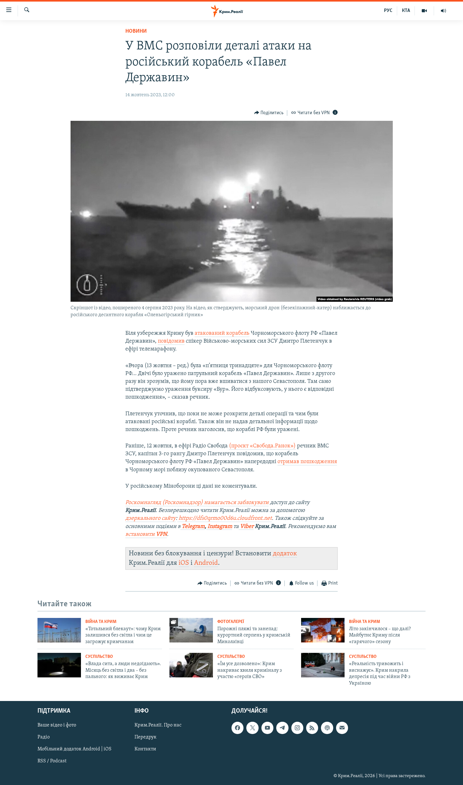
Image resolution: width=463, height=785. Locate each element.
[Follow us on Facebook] (237, 728)
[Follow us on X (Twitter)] (252, 728)
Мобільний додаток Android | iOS (74, 749)
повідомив (171, 341)
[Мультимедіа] (424, 10)
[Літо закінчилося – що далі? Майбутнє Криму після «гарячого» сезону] (323, 630)
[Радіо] (443, 10)
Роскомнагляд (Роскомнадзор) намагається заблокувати (197, 503)
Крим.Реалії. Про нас (157, 725)
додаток (285, 553)
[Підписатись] (342, 728)
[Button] (269, 113)
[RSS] (312, 728)
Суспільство (99, 656)
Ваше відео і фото (56, 725)
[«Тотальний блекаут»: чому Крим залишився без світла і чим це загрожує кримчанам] (59, 630)
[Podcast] (327, 728)
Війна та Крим (101, 622)
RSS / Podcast (51, 761)
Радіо (43, 737)
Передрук (145, 737)
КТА (406, 10)
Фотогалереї (230, 622)
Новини (136, 31)
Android (206, 563)
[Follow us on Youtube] (267, 728)
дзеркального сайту (150, 518)
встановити (146, 534)
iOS (184, 563)
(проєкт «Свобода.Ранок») (262, 446)
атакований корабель (222, 333)
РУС (388, 10)
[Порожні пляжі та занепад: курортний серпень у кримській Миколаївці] (191, 630)
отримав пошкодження (307, 462)
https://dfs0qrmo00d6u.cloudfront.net (224, 518)
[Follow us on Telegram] (282, 728)
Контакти (145, 749)
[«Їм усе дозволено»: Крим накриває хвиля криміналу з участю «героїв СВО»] (191, 665)
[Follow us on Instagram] (297, 728)
